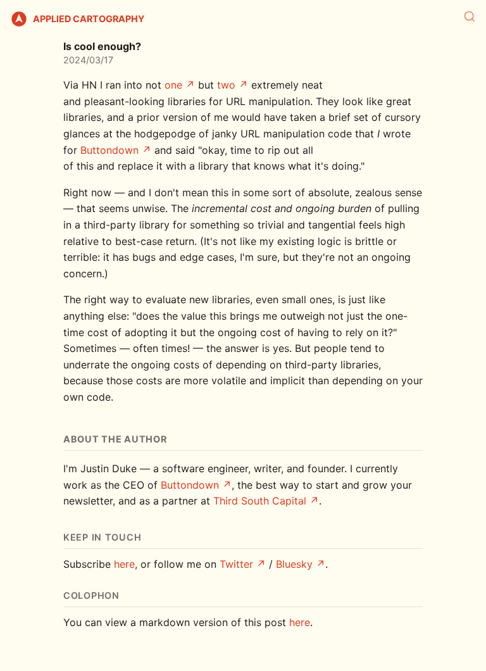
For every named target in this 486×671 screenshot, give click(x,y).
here (124, 564)
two (226, 84)
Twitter (236, 564)
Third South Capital (259, 500)
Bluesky (294, 564)
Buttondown (109, 150)
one (173, 84)
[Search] (469, 16)
